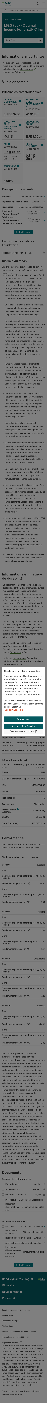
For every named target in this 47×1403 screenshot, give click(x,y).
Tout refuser (23, 719)
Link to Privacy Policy (14, 709)
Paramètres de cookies (22, 731)
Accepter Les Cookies (23, 726)
